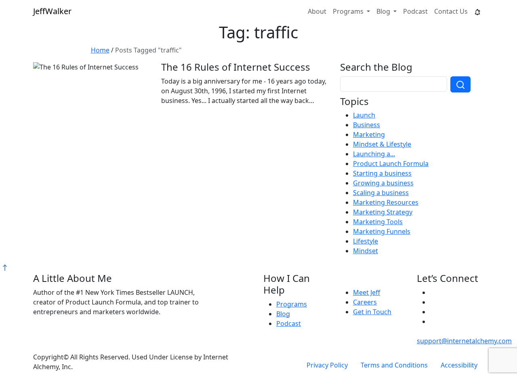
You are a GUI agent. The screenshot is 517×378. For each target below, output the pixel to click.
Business (366, 124)
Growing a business (383, 182)
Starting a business (382, 173)
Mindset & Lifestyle (382, 144)
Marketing (369, 134)
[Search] (460, 84)
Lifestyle (365, 241)
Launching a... (374, 153)
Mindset (365, 250)
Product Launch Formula (391, 163)
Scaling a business (381, 192)
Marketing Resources (385, 202)
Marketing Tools (378, 221)
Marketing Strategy (382, 212)
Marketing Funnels (381, 231)
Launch (364, 115)
